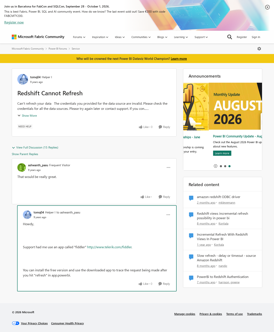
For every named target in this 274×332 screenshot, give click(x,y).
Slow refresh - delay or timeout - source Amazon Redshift (226, 257)
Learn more (179, 58)
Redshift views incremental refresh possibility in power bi (222, 215)
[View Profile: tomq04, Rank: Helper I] (22, 79)
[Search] (229, 37)
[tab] (221, 166)
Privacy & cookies (211, 314)
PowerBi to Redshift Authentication (223, 277)
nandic (223, 266)
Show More (29, 115)
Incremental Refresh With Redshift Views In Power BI (222, 236)
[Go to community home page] (38, 37)
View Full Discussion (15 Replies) (37, 147)
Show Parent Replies (25, 154)
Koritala (223, 223)
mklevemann (227, 202)
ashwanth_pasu (38, 165)
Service (76, 48)
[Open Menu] (259, 49)
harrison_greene (229, 282)
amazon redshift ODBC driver (218, 197)
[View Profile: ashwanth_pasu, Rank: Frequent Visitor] (21, 167)
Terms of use (234, 314)
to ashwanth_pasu (68, 212)
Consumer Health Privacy (67, 323)
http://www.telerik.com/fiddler (109, 247)
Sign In (256, 37)
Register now (14, 22)
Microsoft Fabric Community (28, 48)
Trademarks (254, 314)
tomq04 (35, 77)
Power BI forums (58, 48)
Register (242, 37)
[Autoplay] (215, 166)
